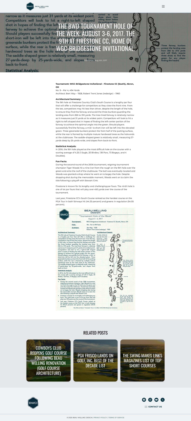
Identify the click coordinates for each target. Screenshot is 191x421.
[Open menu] (163, 6)
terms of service (116, 418)
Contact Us (155, 407)
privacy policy (100, 418)
